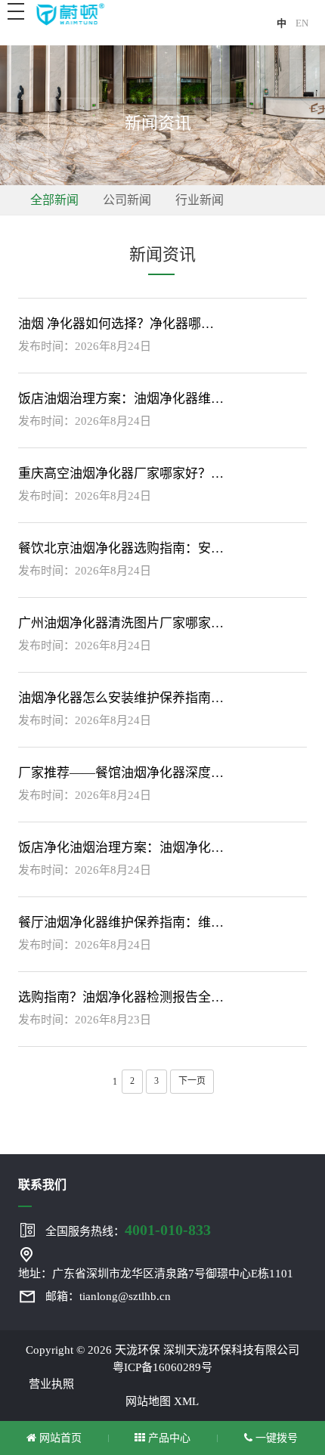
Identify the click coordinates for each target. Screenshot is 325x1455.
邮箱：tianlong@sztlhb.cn (108, 1296)
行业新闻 (199, 199)
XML (186, 1401)
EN (302, 23)
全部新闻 (54, 199)
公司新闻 (127, 199)
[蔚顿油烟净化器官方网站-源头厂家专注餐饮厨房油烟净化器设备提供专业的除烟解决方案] (69, 14)
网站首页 (59, 1438)
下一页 (192, 1081)
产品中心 (167, 1438)
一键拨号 (275, 1438)
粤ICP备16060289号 (162, 1367)
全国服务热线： (128, 1229)
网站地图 (148, 1401)
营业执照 (51, 1384)
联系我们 (42, 1184)
